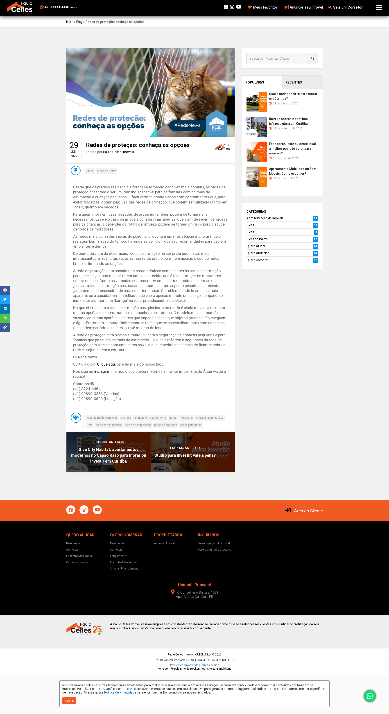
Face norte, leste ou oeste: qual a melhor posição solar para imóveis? (292, 148)
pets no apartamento (138, 425)
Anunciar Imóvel (164, 543)
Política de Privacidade (120, 692)
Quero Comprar (258, 260)
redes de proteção (165, 425)
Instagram (103, 371)
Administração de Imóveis (265, 218)
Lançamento (118, 556)
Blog (79, 22)
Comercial (72, 549)
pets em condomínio (109, 425)
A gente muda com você (102, 417)
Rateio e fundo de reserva (214, 549)
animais (126, 417)
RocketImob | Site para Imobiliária (210, 668)
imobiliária (186, 417)
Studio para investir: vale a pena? (185, 455)
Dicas (90, 171)
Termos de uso (209, 665)
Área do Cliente (308, 510)
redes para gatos (190, 425)
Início (69, 22)
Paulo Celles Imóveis (118, 152)
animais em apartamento (150, 417)
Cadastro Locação (78, 562)
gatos (172, 417)
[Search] (312, 58)
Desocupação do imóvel (214, 543)
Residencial (73, 543)
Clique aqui (106, 364)
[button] (68, 7)
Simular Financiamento (125, 568)
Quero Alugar (256, 246)
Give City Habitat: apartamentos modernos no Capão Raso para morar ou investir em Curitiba (108, 455)
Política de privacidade (184, 665)
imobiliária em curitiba (210, 417)
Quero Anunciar (258, 253)
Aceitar (69, 700)
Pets (90, 425)
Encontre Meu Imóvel (79, 556)
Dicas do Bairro (106, 171)
